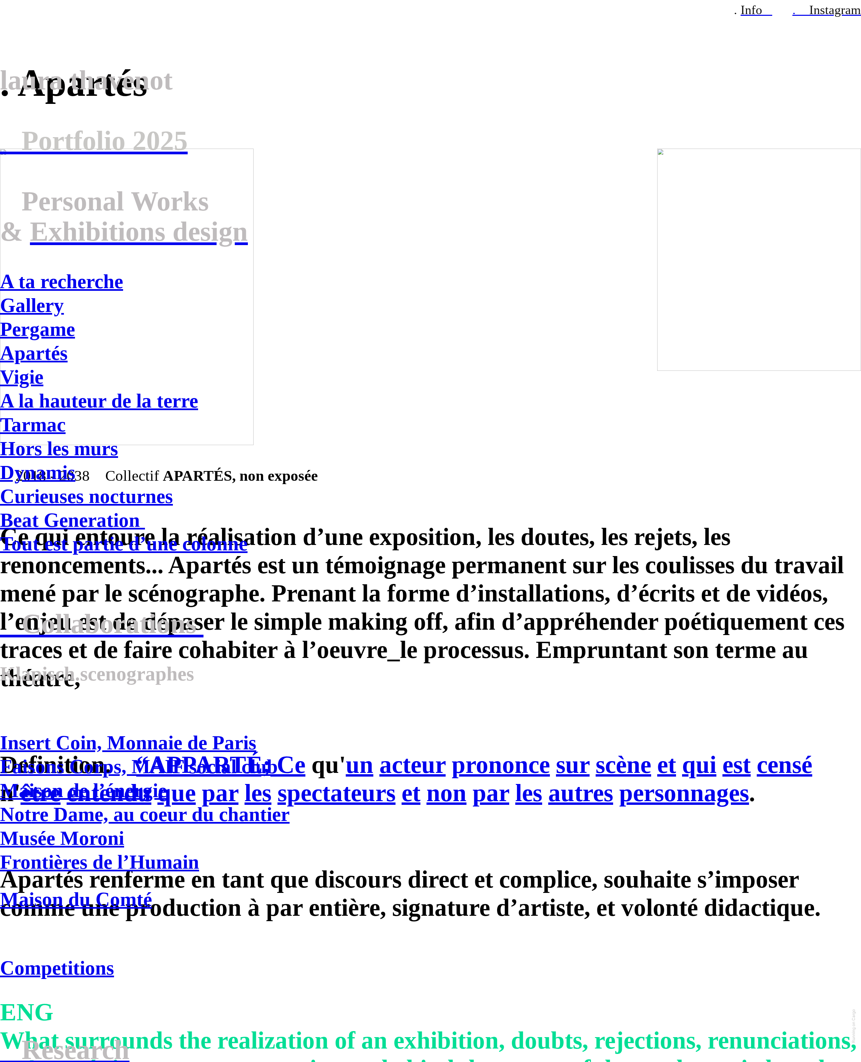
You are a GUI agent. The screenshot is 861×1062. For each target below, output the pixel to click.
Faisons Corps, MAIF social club (139, 766)
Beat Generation (72, 520)
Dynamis (37, 472)
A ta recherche (61, 281)
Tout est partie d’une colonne (124, 544)
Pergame (37, 329)
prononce (501, 764)
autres (580, 793)
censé (784, 764)
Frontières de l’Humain (99, 862)
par (491, 793)
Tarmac (33, 425)
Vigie (21, 377)
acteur (412, 764)
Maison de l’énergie (83, 790)
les (528, 793)
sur (573, 764)
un (359, 764)
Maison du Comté (76, 899)
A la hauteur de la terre (99, 401)
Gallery (32, 305)
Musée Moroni (62, 838)
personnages (684, 793)
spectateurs (336, 793)
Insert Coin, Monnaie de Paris (128, 743)
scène (623, 764)
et (666, 764)
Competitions (57, 968)
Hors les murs (59, 448)
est (736, 764)
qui (699, 764)
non (446, 793)
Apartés (34, 353)
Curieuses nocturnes (86, 496)
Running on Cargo (853, 1026)
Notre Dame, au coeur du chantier (145, 814)
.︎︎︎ (826, 10)
